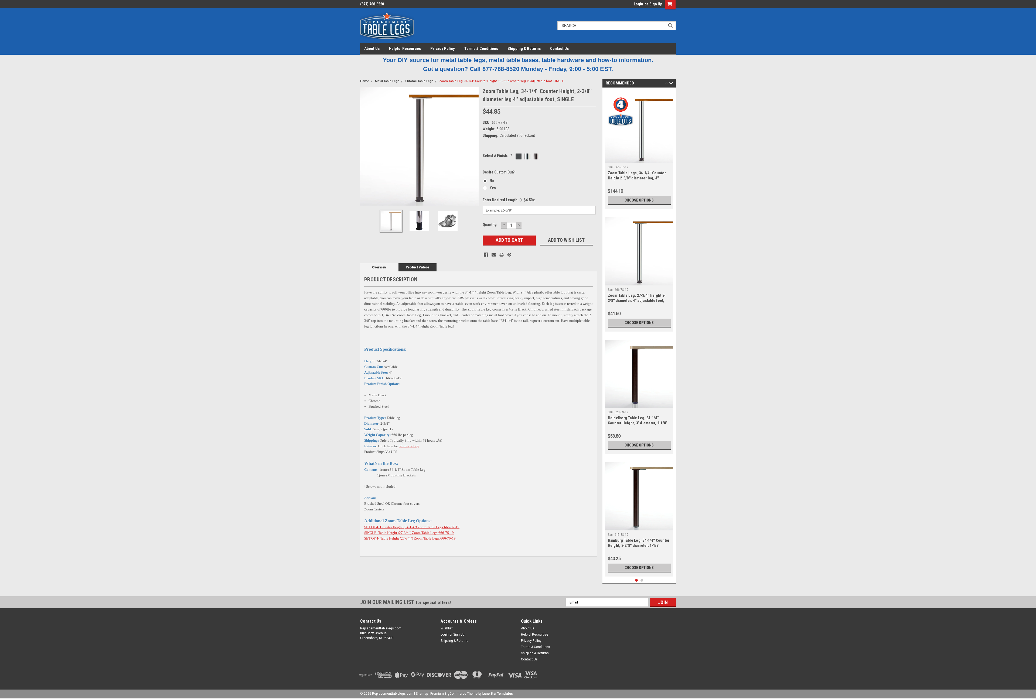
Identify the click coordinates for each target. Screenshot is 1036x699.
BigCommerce (455, 693)
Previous (365, 146)
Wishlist (447, 628)
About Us (372, 48)
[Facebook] (486, 255)
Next (473, 146)
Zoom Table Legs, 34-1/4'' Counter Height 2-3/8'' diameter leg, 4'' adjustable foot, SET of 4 (637, 178)
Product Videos (418, 267)
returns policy (409, 446)
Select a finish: (497, 156)
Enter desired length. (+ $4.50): (509, 200)
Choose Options (639, 200)
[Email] (494, 255)
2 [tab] (641, 580)
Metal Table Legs (387, 81)
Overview (379, 267)
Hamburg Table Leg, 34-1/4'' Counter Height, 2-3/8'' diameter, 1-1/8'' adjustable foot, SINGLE (639, 545)
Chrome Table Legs (419, 81)
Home (364, 81)
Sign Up (655, 4)
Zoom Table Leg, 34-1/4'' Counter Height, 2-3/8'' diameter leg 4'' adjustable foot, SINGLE (501, 81)
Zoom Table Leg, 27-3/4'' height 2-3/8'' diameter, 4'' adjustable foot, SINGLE (637, 300)
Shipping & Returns (524, 48)
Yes (493, 188)
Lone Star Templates (497, 693)
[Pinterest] (509, 255)
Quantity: (490, 225)
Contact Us (559, 48)
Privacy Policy (442, 48)
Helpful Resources (405, 48)
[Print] (501, 255)
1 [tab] (636, 580)
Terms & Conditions (481, 48)
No (492, 181)
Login (638, 4)
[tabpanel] (639, 150)
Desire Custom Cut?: (499, 172)
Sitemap (422, 693)
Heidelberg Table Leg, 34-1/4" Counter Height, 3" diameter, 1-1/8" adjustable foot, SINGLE (637, 423)
